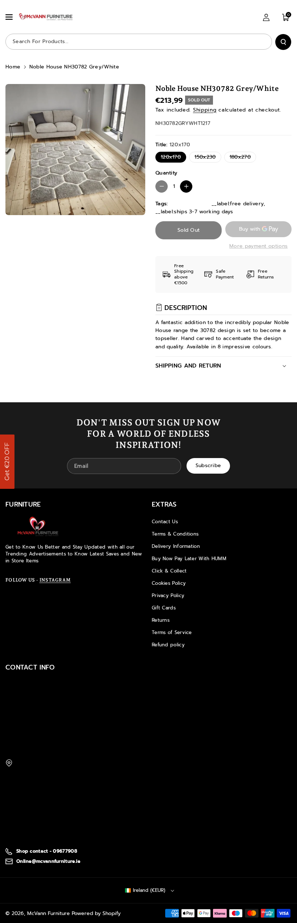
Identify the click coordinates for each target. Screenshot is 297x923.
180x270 (242, 158)
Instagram (55, 580)
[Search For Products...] (283, 42)
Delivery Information (176, 546)
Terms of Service (172, 632)
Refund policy (168, 644)
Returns (161, 620)
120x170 (172, 158)
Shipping (205, 110)
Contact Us (165, 521)
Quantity (166, 173)
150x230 (206, 158)
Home (12, 67)
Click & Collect (169, 570)
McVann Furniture (48, 913)
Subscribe (208, 465)
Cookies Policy (169, 583)
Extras (164, 504)
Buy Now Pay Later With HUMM (189, 558)
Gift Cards (164, 607)
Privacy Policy (168, 595)
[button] (9, 17)
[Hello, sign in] (266, 17)
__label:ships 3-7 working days (194, 211)
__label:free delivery (238, 203)
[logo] (38, 526)
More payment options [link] (258, 246)
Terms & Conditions (175, 533)
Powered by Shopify (96, 913)
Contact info (30, 667)
